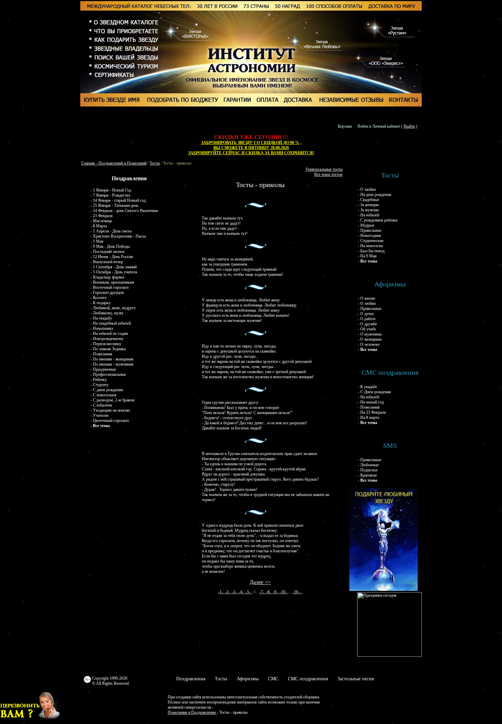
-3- (235, 592)
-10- (284, 592)
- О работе (367, 318)
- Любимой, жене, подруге (113, 308)
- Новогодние (369, 235)
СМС (273, 678)
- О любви (367, 189)
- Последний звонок (107, 251)
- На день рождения (374, 194)
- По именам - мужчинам (112, 364)
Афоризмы (248, 678)
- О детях (366, 313)
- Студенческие (371, 240)
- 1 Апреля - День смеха (110, 231)
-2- (228, 592)
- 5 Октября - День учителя (113, 272)
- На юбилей (368, 215)
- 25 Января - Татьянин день (114, 205)
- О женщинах (370, 339)
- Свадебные (368, 199)
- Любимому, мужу (107, 313)
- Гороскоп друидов (107, 292)
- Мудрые (366, 225)
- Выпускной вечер (106, 261)
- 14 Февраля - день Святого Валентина (124, 210)
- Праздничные (103, 369)
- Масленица (101, 220)
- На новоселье (370, 245)
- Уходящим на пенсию (110, 410)
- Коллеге (98, 297)
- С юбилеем (101, 405)
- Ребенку (98, 379)
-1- (221, 592)
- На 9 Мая (367, 256)
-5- (249, 592)
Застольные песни (355, 678)
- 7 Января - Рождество (110, 195)
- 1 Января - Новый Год (110, 190)
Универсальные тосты (324, 169)
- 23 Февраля (101, 215)
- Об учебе (367, 329)
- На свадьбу (101, 318)
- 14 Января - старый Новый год (118, 200)
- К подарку (100, 302)
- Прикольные (369, 230)
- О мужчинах (370, 334)
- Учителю (99, 415)
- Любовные (368, 465)
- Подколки (367, 470)
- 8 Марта (98, 226)
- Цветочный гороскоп (109, 420)
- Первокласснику (105, 343)
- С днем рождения (106, 389)
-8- (269, 592)
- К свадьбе (367, 386)
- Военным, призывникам (112, 282)
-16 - (298, 592)
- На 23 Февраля (372, 412)
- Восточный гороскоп (109, 287)
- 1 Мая (96, 241)
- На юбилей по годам (109, 333)
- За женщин (368, 204)
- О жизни (366, 298)
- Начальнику (101, 328)
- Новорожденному (107, 338)
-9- (276, 592)
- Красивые (367, 475)
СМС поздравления (308, 678)
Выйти (409, 126)
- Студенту (99, 384)
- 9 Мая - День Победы (110, 246)
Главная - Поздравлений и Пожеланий (114, 163)
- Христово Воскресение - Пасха (118, 236)
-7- (262, 592)
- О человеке (369, 344)
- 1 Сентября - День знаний (113, 267)
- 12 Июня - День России (111, 256)
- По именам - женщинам (112, 359)
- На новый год (371, 402)
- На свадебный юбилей (110, 323)
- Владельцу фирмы (107, 277)
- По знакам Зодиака (108, 348)
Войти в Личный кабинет (379, 126)
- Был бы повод (371, 251)
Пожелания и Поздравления (192, 712)
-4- (242, 592)
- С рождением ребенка (378, 220)
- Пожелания (101, 354)
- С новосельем (103, 395)
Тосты (155, 163)
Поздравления (190, 678)
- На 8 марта (368, 417)
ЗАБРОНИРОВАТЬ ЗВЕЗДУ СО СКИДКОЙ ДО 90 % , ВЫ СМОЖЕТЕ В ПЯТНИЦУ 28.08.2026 (251, 145)
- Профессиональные (108, 374)
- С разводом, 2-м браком (112, 400)
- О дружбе (367, 324)
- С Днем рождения (374, 391)
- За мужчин (368, 210)
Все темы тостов (328, 174)
